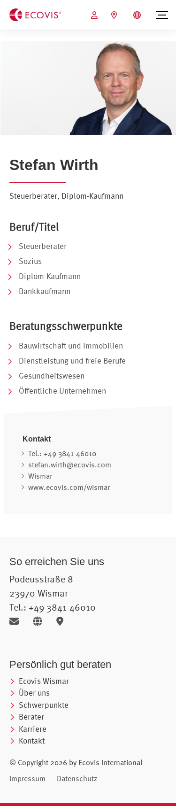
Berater (31, 716)
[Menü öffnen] (162, 15)
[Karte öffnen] (62, 621)
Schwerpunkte (44, 704)
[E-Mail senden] (17, 621)
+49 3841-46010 (70, 453)
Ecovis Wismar (44, 680)
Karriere (32, 728)
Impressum (27, 778)
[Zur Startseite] (35, 14)
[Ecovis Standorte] (115, 15)
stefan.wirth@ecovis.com (69, 464)
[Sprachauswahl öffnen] (138, 15)
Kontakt (32, 740)
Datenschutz (77, 778)
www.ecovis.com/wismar (69, 487)
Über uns (34, 692)
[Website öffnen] (41, 621)
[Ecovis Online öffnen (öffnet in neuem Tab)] (95, 15)
